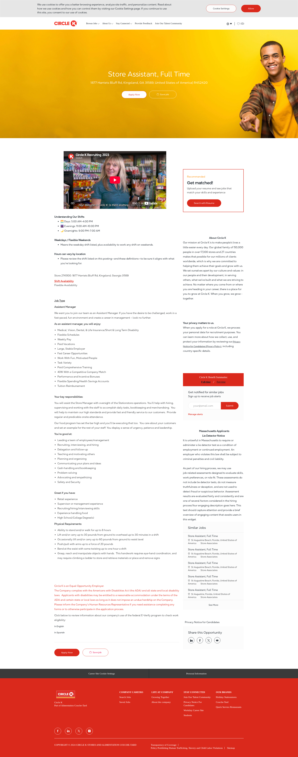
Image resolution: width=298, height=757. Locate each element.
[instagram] (89, 731)
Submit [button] (229, 405)
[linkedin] (68, 731)
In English (59, 626)
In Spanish (59, 632)
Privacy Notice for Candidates (202, 622)
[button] (229, 23)
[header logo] (66, 23)
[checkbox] (162, 94)
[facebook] (57, 731)
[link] (195, 414)
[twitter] (78, 731)
